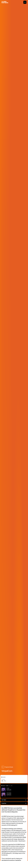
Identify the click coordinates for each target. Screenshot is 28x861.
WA (2, 781)
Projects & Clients (9, 767)
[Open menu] (24, 2)
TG (5, 781)
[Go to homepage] (5, 2)
